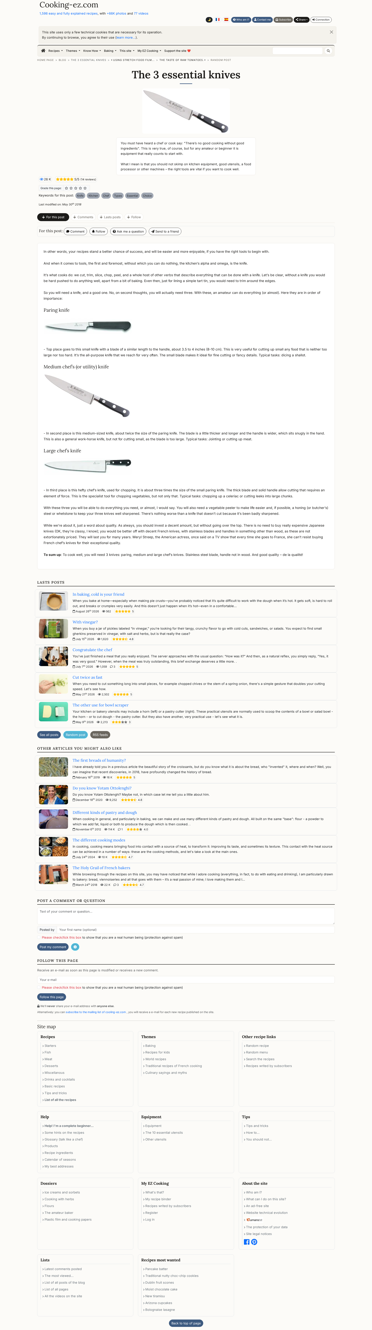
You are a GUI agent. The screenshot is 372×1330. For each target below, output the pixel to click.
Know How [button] (91, 51)
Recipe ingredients (59, 1153)
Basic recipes (55, 1086)
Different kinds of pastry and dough (105, 812)
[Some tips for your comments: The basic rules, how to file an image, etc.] (75, 947)
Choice (147, 195)
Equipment (153, 1126)
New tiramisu (155, 1296)
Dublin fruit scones (159, 1282)
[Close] (331, 32)
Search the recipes (260, 1059)
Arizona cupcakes (158, 1303)
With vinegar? (85, 622)
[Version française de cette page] (217, 20)
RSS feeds (100, 735)
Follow (136, 217)
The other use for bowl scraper (101, 705)
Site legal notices (259, 1234)
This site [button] (126, 51)
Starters (50, 1046)
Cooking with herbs (59, 1199)
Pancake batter (156, 1269)
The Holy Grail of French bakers (101, 867)
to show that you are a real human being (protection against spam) (112, 937)
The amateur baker (59, 1213)
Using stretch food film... (134, 60)
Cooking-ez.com (69, 4)
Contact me (263, 19)
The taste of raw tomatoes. (181, 60)
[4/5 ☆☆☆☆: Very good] (80, 188)
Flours (49, 1206)
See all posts (49, 735)
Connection (322, 19)
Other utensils (155, 1139)
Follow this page (52, 997)
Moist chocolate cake (161, 1289)
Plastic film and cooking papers (68, 1219)
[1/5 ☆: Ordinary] (66, 188)
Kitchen (93, 195)
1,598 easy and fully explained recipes (69, 13)
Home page (45, 60)
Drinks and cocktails (60, 1079)
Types (118, 195)
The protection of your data (267, 1227)
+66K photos (116, 13)
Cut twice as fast (87, 677)
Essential (132, 195)
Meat (48, 1059)
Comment (76, 231)
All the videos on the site (63, 1296)
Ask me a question (130, 231)
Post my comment (53, 947)
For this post (55, 217)
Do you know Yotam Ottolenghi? (102, 788)
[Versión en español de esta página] (226, 20)
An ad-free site (257, 1206)
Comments (85, 217)
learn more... (126, 37)
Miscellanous (55, 1073)
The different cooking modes (99, 840)
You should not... (259, 1139)
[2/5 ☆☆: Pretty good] (71, 188)
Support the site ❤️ (177, 51)
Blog (62, 60)
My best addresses (59, 1166)
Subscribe (284, 19)
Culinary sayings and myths (166, 1073)
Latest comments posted (63, 1269)
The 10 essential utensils (164, 1132)
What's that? (154, 1192)
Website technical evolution (267, 1213)
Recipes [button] (54, 51)
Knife (80, 195)
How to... (253, 1132)
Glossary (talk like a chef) (64, 1139)
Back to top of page (186, 1323)
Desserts (51, 1066)
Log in (150, 1219)
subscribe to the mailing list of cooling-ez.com (96, 1012)
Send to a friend (166, 231)
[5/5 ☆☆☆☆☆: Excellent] (85, 188)
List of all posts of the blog (65, 1282)
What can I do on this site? (266, 1199)
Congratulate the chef (92, 649)
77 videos (141, 13)
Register (151, 1213)
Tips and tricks (56, 1093)
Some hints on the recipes (64, 1132)
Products (51, 1146)
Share (302, 19)
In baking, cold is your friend (98, 594)
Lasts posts (112, 217)
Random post (221, 60)
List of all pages (56, 1289)
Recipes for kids (157, 1052)
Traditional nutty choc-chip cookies (172, 1276)
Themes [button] (72, 51)
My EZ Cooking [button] (148, 51)
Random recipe (257, 1046)
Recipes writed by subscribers (269, 1066)
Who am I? (242, 19)
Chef (106, 195)
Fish (48, 1052)
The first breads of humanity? (99, 760)
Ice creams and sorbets (62, 1192)
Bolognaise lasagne (160, 1310)
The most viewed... (59, 1276)
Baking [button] (109, 51)
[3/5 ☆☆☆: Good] (75, 188)
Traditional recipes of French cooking (173, 1066)
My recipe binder (158, 1199)
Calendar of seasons (60, 1159)
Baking (150, 1046)
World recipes (155, 1059)
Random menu (257, 1052)
